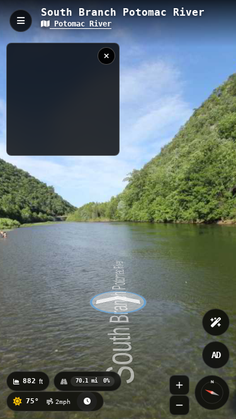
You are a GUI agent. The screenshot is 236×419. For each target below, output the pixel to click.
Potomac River (80, 23)
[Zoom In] (179, 385)
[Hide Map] (106, 56)
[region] (63, 99)
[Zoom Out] (179, 405)
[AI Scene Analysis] (216, 322)
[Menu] (20, 20)
